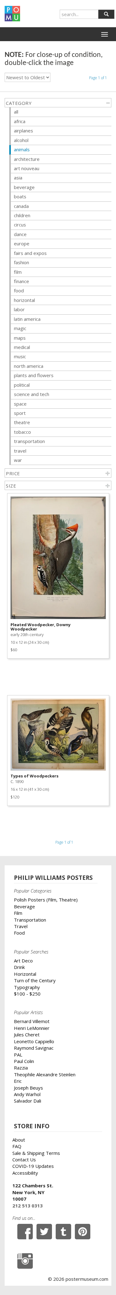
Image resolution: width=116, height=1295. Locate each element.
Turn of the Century (35, 980)
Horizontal (25, 974)
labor (19, 309)
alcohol (21, 140)
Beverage (24, 906)
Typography (27, 987)
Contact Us (24, 1159)
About (18, 1140)
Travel (21, 926)
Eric (18, 1081)
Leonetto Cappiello (34, 1041)
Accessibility (25, 1173)
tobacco (22, 432)
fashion (21, 262)
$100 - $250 (27, 994)
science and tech (31, 394)
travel (20, 451)
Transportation (30, 920)
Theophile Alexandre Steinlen (44, 1074)
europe (21, 243)
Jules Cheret (27, 1034)
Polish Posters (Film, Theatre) (46, 900)
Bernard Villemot (31, 1021)
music (20, 356)
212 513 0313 (27, 1205)
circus (20, 225)
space (20, 404)
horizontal (24, 300)
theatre (22, 422)
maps (20, 338)
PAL (18, 1055)
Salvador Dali (27, 1101)
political (22, 385)
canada (21, 206)
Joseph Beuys (28, 1088)
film (18, 272)
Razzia (21, 1068)
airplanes (23, 130)
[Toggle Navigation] (104, 34)
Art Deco (23, 960)
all (16, 112)
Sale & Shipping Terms (36, 1153)
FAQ (16, 1146)
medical (22, 347)
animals (22, 149)
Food (19, 933)
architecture (27, 159)
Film (18, 913)
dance (20, 234)
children (22, 215)
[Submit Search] (106, 14)
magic (20, 328)
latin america (27, 319)
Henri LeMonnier (31, 1028)
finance (21, 281)
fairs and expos (30, 253)
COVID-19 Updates (33, 1166)
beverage (24, 187)
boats (20, 196)
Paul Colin (24, 1061)
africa (19, 121)
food (19, 290)
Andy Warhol (27, 1094)
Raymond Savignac (34, 1048)
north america (28, 366)
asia (18, 177)
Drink (19, 967)
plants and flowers (34, 375)
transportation (29, 441)
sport (20, 413)
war (18, 460)
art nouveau (26, 168)
